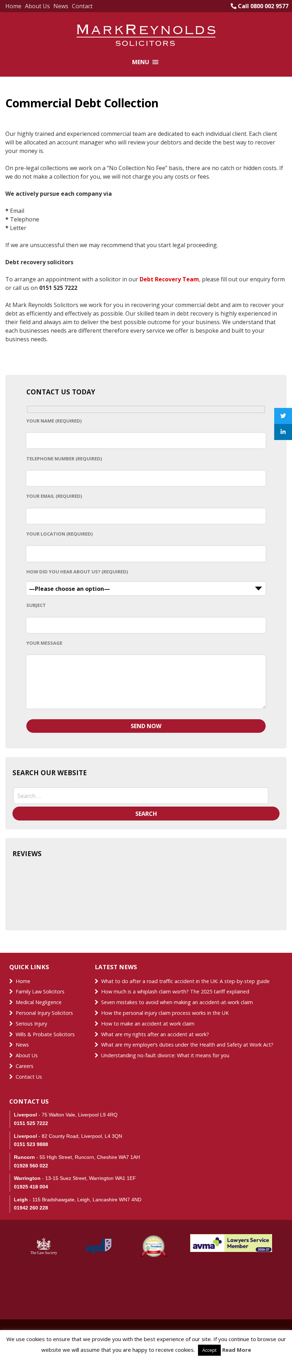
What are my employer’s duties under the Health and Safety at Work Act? (187, 1044)
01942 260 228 (31, 1208)
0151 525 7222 (31, 1123)
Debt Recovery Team (169, 279)
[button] (140, 62)
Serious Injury (31, 1023)
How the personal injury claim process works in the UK (165, 1012)
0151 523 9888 (31, 1144)
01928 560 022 (31, 1166)
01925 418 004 (31, 1187)
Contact (82, 6)
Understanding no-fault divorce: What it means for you (165, 1055)
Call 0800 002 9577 (262, 6)
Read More (236, 1349)
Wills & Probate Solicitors (45, 1034)
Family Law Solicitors (40, 991)
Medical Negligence (39, 1002)
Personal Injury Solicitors (44, 1012)
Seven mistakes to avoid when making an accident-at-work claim (177, 1002)
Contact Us (29, 1076)
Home (13, 6)
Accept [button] (209, 1350)
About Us (37, 6)
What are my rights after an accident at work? (155, 1034)
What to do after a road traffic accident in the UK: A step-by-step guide (185, 981)
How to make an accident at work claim (147, 1023)
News (60, 6)
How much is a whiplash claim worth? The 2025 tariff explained (175, 991)
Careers (24, 1066)
